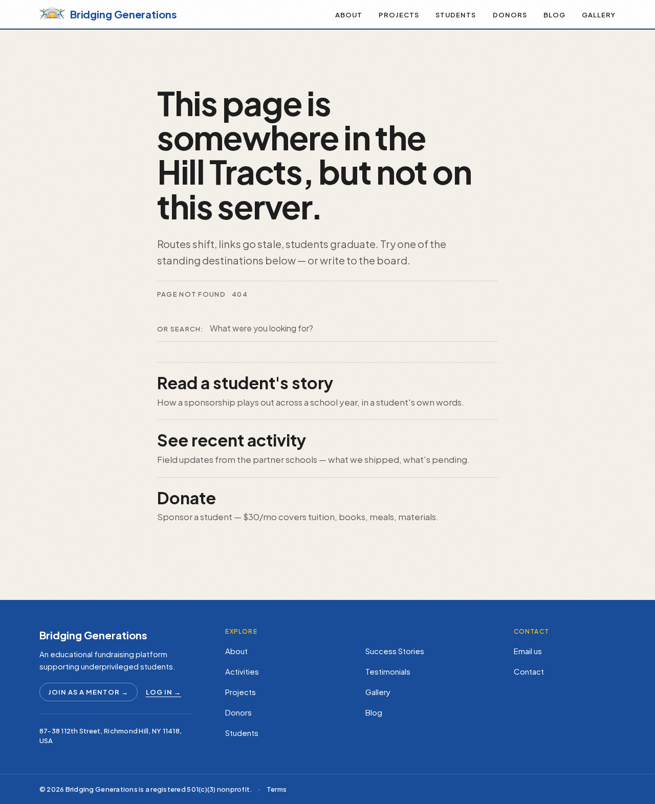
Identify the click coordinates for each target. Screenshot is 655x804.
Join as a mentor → (88, 692)
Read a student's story (245, 382)
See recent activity (231, 440)
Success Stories (394, 651)
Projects (399, 15)
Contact (529, 671)
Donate (186, 497)
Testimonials (387, 671)
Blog (554, 15)
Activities (242, 671)
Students (455, 15)
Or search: (180, 329)
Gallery (599, 15)
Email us (528, 651)
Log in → (163, 692)
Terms (277, 789)
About (348, 15)
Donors (510, 15)
